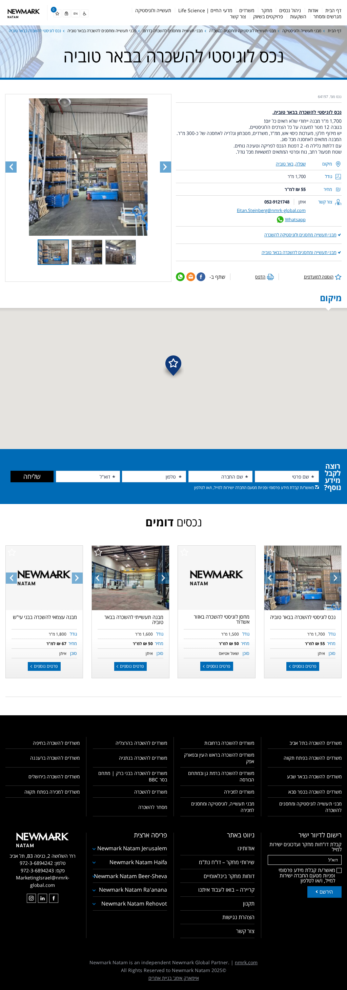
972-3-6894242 (36, 863)
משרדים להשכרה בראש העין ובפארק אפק (219, 758)
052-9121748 (276, 202)
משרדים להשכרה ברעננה (55, 758)
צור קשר (238, 16)
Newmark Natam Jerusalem (132, 848)
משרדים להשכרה (150, 792)
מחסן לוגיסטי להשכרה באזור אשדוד (221, 619)
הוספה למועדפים (318, 277)
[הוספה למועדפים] (270, 552)
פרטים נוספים (303, 666)
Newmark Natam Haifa (138, 862)
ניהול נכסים (290, 10)
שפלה (300, 164)
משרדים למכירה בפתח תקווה (52, 792)
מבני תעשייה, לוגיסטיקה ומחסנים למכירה (222, 806)
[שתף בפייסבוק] (201, 276)
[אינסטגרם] (31, 898)
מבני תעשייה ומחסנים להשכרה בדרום (173, 31)
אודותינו (246, 848)
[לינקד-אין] (42, 898)
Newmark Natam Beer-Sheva (130, 876)
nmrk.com (246, 962)
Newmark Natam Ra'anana (133, 889)
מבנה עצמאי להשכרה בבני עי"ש (45, 617)
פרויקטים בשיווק (268, 16)
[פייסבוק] (53, 898)
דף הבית (333, 10)
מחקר (266, 10)
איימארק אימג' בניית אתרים (173, 978)
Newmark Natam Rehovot (134, 903)
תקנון (248, 903)
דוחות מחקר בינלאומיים (229, 876)
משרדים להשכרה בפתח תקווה (313, 758)
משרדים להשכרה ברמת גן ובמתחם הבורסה (221, 776)
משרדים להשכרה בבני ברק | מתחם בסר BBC (132, 776)
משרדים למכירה (239, 792)
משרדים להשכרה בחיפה (56, 743)
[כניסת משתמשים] (66, 13)
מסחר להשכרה (152, 807)
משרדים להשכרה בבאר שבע (314, 776)
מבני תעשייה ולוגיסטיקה (301, 31)
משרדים (246, 10)
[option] (302, 578)
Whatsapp (295, 219)
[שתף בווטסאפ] (180, 276)
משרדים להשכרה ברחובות (229, 743)
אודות (313, 10)
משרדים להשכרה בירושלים (54, 776)
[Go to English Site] (75, 13)
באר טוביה (284, 164)
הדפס (260, 277)
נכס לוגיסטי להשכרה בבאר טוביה (302, 617)
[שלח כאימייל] (190, 276)
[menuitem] (333, 10)
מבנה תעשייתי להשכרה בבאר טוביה (133, 619)
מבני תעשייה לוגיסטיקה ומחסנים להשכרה (242, 31)
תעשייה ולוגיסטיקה (153, 10)
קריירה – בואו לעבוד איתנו (226, 889)
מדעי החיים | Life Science (205, 10)
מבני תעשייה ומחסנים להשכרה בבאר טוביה (101, 31)
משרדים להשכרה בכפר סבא (315, 792)
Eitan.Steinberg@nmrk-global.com (271, 210)
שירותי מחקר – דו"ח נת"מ (226, 862)
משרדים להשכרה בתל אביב (315, 743)
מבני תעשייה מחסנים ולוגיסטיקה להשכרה (300, 235)
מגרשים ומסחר (327, 16)
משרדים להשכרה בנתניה (143, 758)
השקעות (298, 16)
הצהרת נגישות (238, 917)
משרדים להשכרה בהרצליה (141, 743)
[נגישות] (84, 13)
